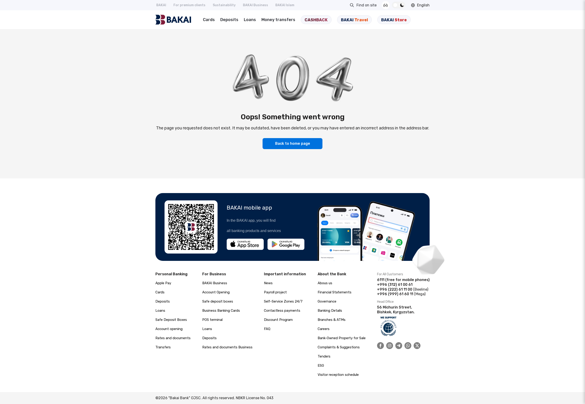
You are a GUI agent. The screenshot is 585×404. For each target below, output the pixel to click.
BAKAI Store (394, 19)
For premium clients (189, 5)
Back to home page (292, 143)
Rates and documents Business (227, 347)
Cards (209, 19)
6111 (380, 280)
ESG (321, 365)
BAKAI (161, 5)
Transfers (163, 347)
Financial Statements (334, 292)
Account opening (169, 329)
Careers (324, 329)
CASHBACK (316, 19)
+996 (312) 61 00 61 (394, 284)
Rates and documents (173, 338)
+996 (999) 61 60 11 (395, 294)
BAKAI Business (255, 5)
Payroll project (275, 292)
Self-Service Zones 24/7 (283, 301)
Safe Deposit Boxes (171, 320)
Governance (327, 301)
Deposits (229, 19)
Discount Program (278, 320)
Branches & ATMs (332, 320)
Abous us (325, 283)
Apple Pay (163, 283)
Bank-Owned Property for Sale (342, 338)
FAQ (267, 329)
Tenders (324, 356)
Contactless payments (282, 310)
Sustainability (224, 5)
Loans (250, 19)
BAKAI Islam (284, 5)
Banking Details (330, 310)
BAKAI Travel (354, 19)
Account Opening (216, 292)
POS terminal (212, 320)
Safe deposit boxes (217, 301)
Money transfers (278, 19)
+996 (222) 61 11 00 (394, 289)
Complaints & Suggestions (339, 347)
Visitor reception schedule (338, 375)
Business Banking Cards (221, 310)
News (268, 283)
